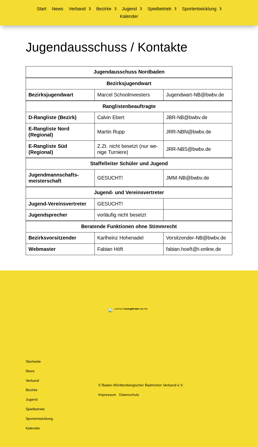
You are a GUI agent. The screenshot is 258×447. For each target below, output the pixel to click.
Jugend (129, 9)
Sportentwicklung (199, 9)
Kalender (129, 17)
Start (41, 9)
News (57, 9)
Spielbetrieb (159, 9)
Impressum (107, 395)
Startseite (33, 361)
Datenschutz (129, 395)
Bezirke (103, 9)
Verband (77, 9)
